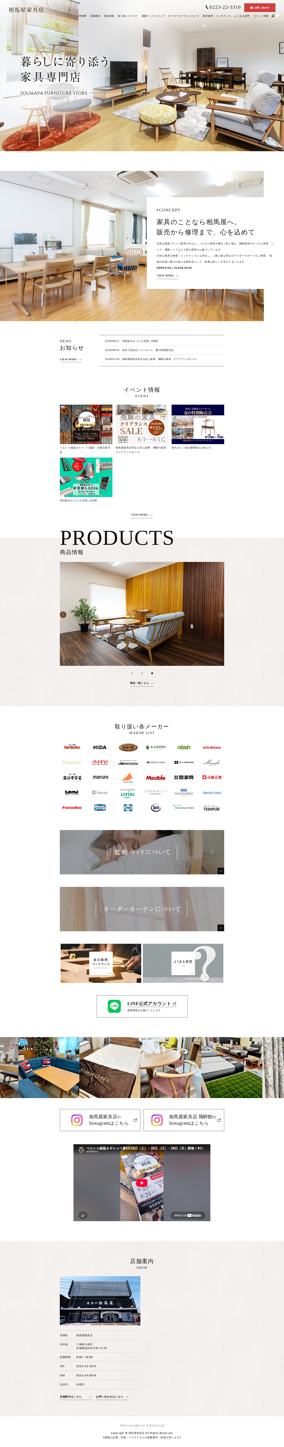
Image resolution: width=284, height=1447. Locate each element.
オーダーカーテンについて (183, 15)
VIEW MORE (165, 275)
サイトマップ (157, 1425)
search (273, 16)
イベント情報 (261, 15)
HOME (82, 15)
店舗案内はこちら (71, 1396)
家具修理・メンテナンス (217, 15)
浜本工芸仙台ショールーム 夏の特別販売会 (148, 350)
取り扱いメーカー (128, 15)
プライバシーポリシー (132, 1425)
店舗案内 (95, 15)
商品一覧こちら (139, 683)
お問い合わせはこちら (109, 1396)
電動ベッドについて (153, 15)
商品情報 (109, 15)
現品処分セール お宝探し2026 (140, 341)
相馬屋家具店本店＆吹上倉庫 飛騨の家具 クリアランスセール (159, 359)
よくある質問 (242, 15)
